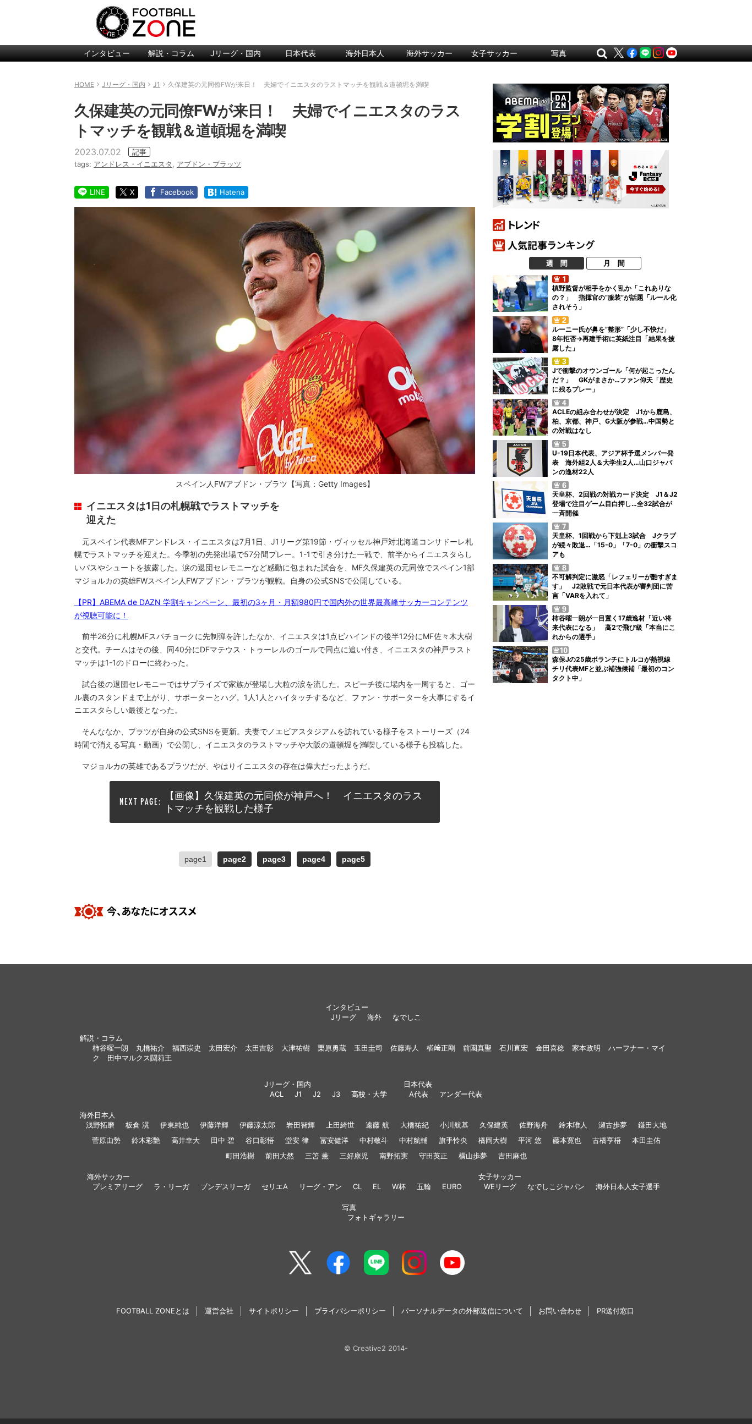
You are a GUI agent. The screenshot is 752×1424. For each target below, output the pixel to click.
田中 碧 (223, 1140)
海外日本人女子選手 (628, 1186)
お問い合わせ (559, 1310)
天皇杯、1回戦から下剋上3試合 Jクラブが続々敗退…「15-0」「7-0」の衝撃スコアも (614, 544)
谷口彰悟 (260, 1140)
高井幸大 (185, 1140)
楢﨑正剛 (441, 1047)
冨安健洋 (334, 1140)
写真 (558, 53)
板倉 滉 (137, 1124)
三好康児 (354, 1155)
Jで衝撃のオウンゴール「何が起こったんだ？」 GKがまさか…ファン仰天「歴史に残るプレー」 (613, 379)
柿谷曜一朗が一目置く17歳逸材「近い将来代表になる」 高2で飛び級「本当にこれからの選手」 (613, 627)
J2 (317, 1094)
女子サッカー (494, 53)
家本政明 (586, 1047)
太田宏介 (223, 1047)
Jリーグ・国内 (235, 53)
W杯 (399, 1186)
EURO (452, 1186)
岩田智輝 (300, 1124)
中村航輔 (413, 1140)
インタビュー (107, 53)
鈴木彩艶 (146, 1140)
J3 (336, 1094)
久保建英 (493, 1124)
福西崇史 (186, 1047)
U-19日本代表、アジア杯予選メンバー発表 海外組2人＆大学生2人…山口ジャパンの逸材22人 (613, 462)
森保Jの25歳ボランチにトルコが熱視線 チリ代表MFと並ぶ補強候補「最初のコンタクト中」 (614, 668)
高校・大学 (369, 1094)
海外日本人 (365, 53)
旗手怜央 (453, 1140)
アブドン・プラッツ (209, 164)
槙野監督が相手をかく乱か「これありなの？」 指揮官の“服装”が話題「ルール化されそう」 (614, 297)
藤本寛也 (567, 1140)
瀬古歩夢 (612, 1124)
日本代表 (300, 53)
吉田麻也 (512, 1155)
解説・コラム (171, 53)
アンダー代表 (460, 1094)
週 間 (557, 263)
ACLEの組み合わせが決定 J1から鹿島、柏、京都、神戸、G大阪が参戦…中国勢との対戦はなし (614, 421)
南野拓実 (393, 1155)
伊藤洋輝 (214, 1124)
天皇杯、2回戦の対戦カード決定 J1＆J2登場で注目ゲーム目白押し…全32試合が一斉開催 (615, 503)
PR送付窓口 (615, 1310)
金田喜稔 (550, 1047)
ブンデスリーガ (225, 1186)
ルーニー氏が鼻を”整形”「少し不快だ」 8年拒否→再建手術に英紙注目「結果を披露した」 (614, 338)
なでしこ (407, 1017)
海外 (374, 1017)
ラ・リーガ (171, 1186)
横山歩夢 (473, 1155)
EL (377, 1186)
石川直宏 (513, 1047)
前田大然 (279, 1155)
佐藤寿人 (404, 1047)
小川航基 (454, 1124)
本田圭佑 (646, 1140)
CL (357, 1186)
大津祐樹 (295, 1047)
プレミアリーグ (117, 1186)
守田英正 (433, 1155)
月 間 (614, 263)
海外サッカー (429, 53)
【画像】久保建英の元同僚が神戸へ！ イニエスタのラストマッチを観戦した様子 (293, 802)
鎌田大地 (652, 1124)
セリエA (274, 1186)
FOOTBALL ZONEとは (152, 1310)
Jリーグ (343, 1017)
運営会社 (219, 1310)
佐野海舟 (533, 1124)
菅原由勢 (106, 1140)
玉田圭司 (368, 1047)
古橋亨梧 (606, 1140)
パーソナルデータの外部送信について (462, 1310)
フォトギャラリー (376, 1217)
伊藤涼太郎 (257, 1124)
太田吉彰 (259, 1047)
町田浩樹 (240, 1155)
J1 (298, 1094)
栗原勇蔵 (332, 1047)
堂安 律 (297, 1140)
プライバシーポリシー (350, 1310)
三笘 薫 (317, 1155)
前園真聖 (477, 1047)
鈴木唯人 (573, 1124)
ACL (277, 1094)
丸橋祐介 (150, 1047)
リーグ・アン (320, 1186)
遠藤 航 (377, 1124)
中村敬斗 (373, 1140)
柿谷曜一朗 (110, 1047)
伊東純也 (174, 1124)
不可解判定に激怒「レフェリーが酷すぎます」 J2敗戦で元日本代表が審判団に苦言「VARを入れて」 (615, 586)
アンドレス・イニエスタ (133, 164)
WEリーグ (500, 1186)
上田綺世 (340, 1124)
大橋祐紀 (414, 1124)
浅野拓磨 (100, 1124)
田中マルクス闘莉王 (139, 1057)
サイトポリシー (274, 1310)
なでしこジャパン (556, 1186)
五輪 (424, 1186)
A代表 (418, 1094)
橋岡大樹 (492, 1140)
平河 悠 (530, 1140)
